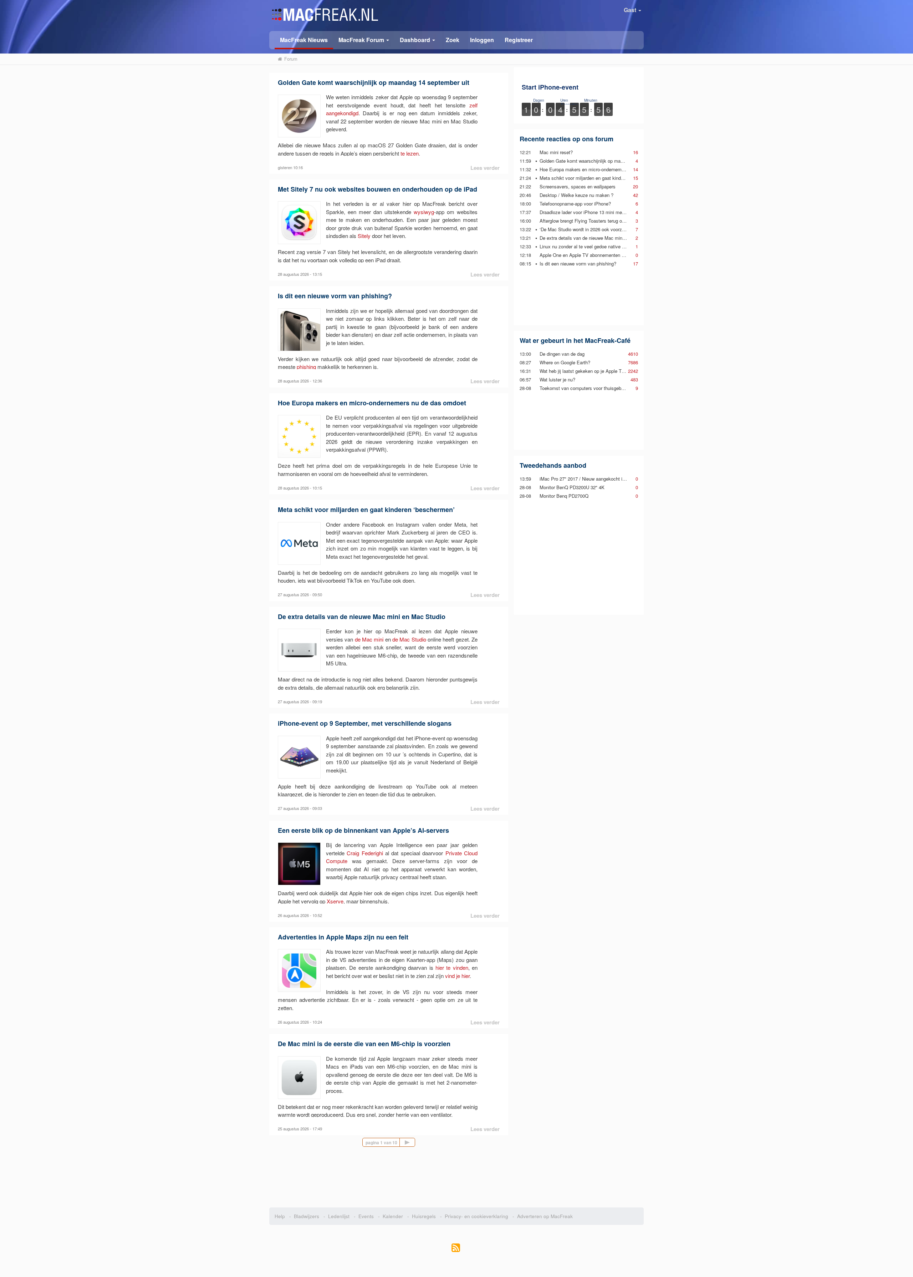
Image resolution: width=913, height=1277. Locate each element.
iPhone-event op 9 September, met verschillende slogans (365, 723)
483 (634, 379)
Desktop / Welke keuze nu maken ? (576, 195)
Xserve (335, 901)
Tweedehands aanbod (553, 465)
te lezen (410, 153)
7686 (633, 362)
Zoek (452, 40)
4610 (633, 353)
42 (635, 195)
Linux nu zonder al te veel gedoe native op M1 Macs (594, 246)
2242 (633, 371)
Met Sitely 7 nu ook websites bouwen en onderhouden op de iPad (377, 189)
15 (635, 177)
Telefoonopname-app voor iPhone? (575, 203)
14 (635, 169)
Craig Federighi (365, 853)
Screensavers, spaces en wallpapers (578, 186)
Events (366, 1216)
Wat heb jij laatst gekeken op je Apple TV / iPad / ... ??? (598, 371)
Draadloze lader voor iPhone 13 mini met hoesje (589, 212)
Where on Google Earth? (565, 362)
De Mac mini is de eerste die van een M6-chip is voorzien (364, 1043)
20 (635, 186)
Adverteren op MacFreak (545, 1216)
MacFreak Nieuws (304, 40)
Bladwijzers (306, 1216)
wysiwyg (424, 212)
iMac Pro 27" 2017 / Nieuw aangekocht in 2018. (589, 478)
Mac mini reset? (556, 152)
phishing (306, 366)
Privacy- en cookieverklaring (476, 1216)
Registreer (519, 40)
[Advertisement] (579, 295)
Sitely (364, 235)
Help (280, 1216)
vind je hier (457, 975)
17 (635, 263)
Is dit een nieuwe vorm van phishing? (335, 295)
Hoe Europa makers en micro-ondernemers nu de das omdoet (372, 402)
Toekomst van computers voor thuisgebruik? (585, 388)
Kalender (393, 1216)
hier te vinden (451, 967)
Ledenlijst (339, 1216)
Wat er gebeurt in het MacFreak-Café (575, 340)
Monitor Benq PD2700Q (564, 495)
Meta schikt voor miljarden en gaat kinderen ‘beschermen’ (366, 509)
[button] (363, 39)
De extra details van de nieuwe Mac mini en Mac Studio (361, 616)
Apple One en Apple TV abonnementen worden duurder (596, 255)
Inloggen (482, 40)
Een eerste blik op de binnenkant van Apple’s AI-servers (363, 830)
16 (635, 152)
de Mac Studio (409, 639)
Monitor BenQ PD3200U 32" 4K (572, 487)
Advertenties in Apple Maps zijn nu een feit (343, 937)
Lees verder (485, 168)
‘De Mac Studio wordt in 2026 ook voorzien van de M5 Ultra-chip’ (606, 229)
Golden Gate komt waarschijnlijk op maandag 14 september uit (373, 82)
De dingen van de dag (562, 353)
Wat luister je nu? (557, 379)
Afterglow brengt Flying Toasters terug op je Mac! (590, 220)
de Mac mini (369, 639)
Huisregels (424, 1216)
